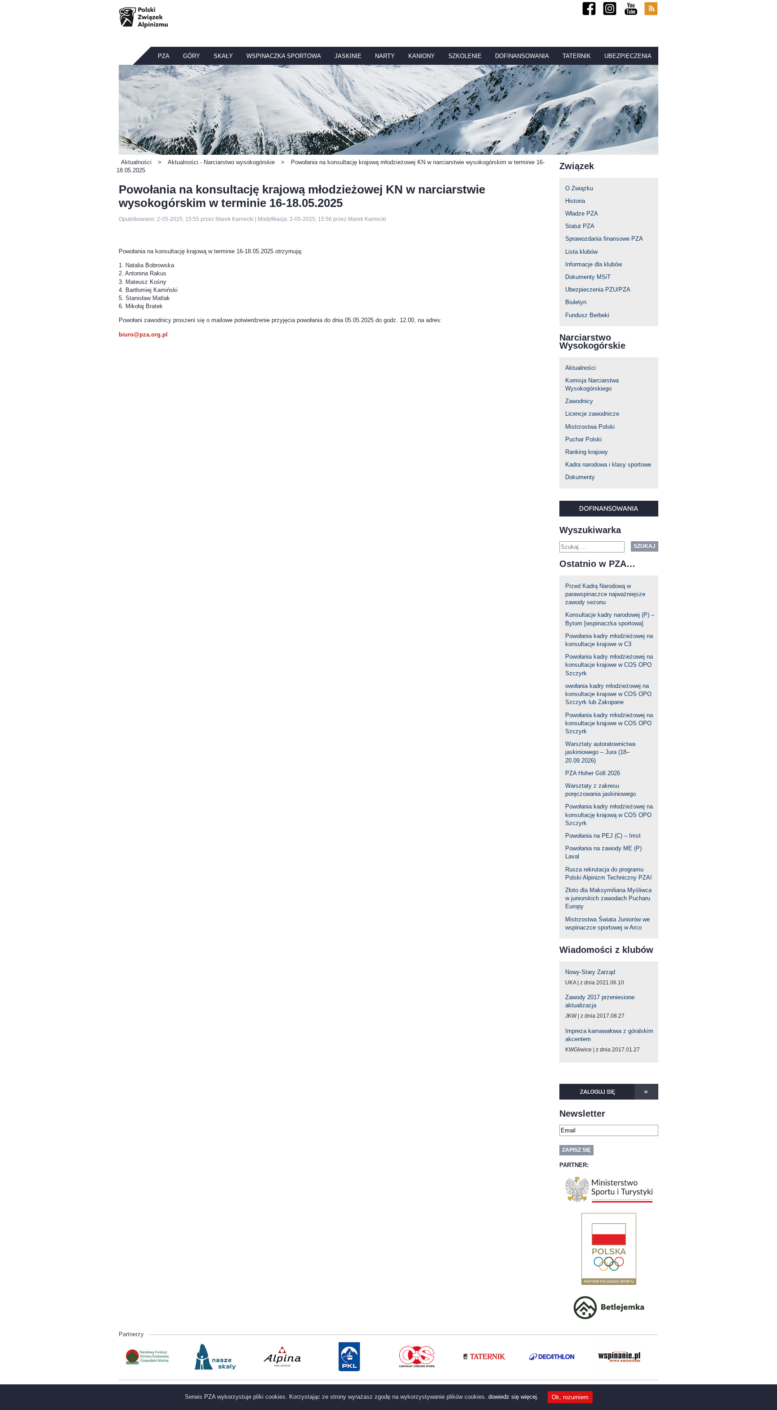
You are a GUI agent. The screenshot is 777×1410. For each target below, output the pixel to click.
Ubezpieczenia (628, 56)
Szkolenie (465, 56)
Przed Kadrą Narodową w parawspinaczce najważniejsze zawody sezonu (605, 594)
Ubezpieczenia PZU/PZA (597, 289)
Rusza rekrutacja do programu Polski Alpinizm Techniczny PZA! (608, 873)
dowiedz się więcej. (513, 1396)
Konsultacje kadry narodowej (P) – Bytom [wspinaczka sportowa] (609, 618)
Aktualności (580, 367)
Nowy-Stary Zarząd (590, 972)
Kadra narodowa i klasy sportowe (608, 464)
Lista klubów (581, 251)
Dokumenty (580, 477)
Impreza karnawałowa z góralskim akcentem (609, 1035)
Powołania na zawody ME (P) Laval (603, 852)
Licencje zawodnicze (592, 413)
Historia (575, 201)
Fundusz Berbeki (587, 315)
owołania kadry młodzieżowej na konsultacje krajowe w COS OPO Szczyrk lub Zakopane (608, 694)
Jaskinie (348, 56)
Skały (223, 56)
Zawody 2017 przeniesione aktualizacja (599, 1001)
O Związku (579, 188)
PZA (164, 56)
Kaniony (421, 56)
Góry (191, 56)
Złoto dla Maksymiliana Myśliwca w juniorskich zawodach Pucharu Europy (608, 898)
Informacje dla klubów (593, 264)
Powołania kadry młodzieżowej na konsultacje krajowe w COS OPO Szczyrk (609, 664)
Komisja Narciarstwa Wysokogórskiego (592, 384)
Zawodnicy (579, 401)
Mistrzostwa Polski (590, 426)
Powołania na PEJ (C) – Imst (603, 835)
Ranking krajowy (586, 452)
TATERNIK (577, 56)
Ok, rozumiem (570, 1397)
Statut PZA (579, 226)
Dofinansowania (522, 56)
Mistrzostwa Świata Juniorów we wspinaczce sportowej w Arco (607, 923)
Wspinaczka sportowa (283, 56)
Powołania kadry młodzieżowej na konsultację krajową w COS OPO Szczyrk (609, 814)
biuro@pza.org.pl (143, 334)
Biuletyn (575, 302)
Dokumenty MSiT (588, 277)
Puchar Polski (583, 439)
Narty (385, 56)
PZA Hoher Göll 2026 (592, 773)
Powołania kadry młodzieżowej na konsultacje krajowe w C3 (609, 640)
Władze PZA (581, 213)
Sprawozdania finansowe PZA (604, 238)
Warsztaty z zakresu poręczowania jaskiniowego (600, 789)
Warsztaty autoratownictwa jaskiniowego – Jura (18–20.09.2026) (600, 752)
